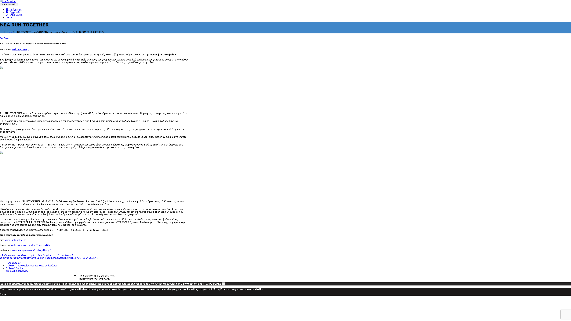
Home (9, 32)
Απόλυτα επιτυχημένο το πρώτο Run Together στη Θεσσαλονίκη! (37, 255)
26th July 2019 (19, 49)
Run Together (5, 38)
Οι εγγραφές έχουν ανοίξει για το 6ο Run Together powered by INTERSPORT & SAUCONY (48, 258)
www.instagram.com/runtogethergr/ (31, 250)
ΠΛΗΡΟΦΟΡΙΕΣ (213, 283)
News (9, 17)
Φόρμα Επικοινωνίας (17, 271)
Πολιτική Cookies (15, 268)
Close (3, 294)
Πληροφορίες (13, 263)
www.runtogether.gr (15, 240)
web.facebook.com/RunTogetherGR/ (30, 245)
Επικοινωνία (15, 15)
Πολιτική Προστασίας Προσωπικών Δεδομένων (31, 265)
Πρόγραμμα (15, 9)
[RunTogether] (8, 1)
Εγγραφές (14, 12)
